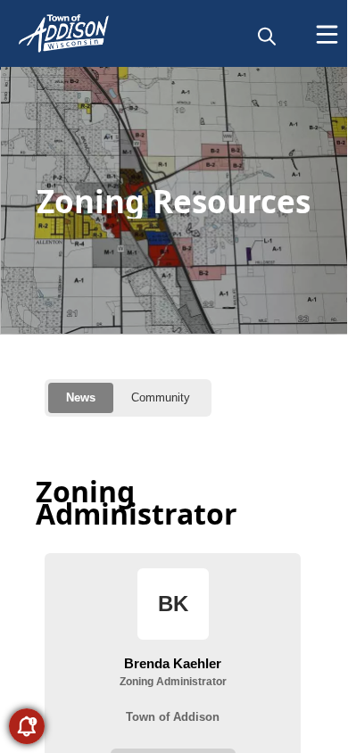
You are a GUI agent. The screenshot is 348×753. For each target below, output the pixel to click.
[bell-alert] (27, 726)
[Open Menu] (327, 34)
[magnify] (267, 36)
